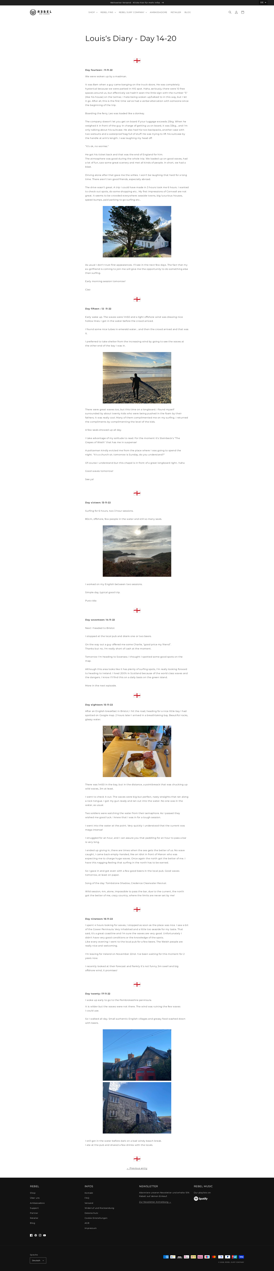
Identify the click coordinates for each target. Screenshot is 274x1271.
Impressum (91, 1228)
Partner (34, 1213)
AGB (87, 1223)
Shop (32, 1193)
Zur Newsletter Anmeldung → (155, 1202)
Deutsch (36, 1260)
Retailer (34, 1218)
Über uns (35, 1198)
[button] (230, 12)
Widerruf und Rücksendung (99, 1208)
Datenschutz (91, 1213)
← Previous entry (137, 1168)
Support (34, 1208)
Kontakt (89, 1193)
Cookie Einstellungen (96, 1218)
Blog (32, 1223)
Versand (89, 1203)
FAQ (87, 1198)
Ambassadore (37, 1203)
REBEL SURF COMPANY (234, 1262)
